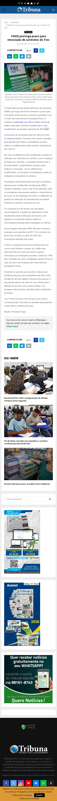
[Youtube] (28, 783)
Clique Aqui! (12, 326)
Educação (28, 32)
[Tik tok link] (38, 3)
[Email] (36, 783)
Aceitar (39, 795)
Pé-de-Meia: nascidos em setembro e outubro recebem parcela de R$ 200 (26, 442)
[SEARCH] (50, 499)
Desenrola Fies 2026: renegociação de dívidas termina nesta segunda (26, 399)
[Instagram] (21, 783)
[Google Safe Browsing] (28, 729)
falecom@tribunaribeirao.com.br (40, 775)
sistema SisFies (14, 138)
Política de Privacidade (29, 798)
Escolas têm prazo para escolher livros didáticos (27, 484)
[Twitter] (14, 783)
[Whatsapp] (43, 783)
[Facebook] (6, 783)
